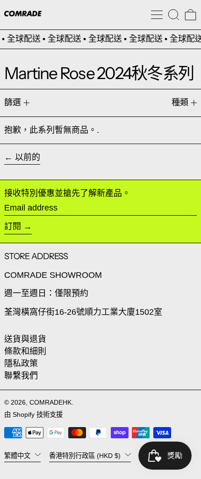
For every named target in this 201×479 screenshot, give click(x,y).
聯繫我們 (21, 375)
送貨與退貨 (25, 339)
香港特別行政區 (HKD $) (85, 455)
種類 (180, 102)
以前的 (27, 157)
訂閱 (12, 226)
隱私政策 (21, 363)
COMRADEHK (50, 402)
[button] (173, 14)
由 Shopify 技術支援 (33, 414)
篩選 (12, 102)
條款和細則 (25, 351)
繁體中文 (18, 455)
